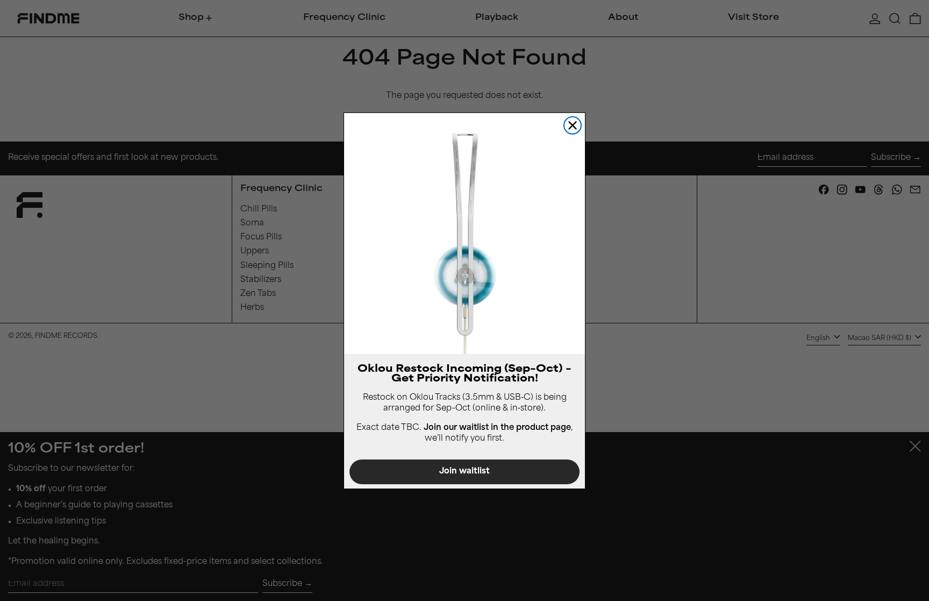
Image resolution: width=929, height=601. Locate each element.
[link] (464, 233)
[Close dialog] (572, 125)
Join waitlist (464, 472)
